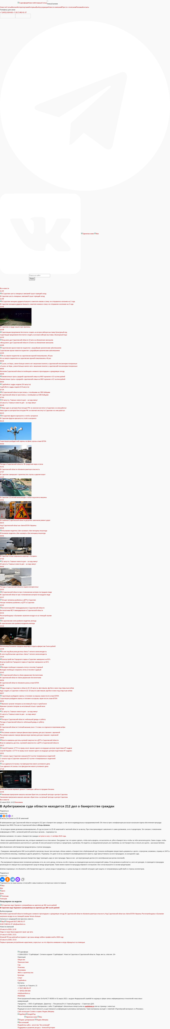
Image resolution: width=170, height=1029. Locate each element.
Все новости (4, 288)
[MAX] (9, 816)
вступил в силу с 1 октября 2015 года (52, 836)
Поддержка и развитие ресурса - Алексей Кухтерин (36, 1027)
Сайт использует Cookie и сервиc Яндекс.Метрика (36, 1011)
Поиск (32, 279)
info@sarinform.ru (19, 924)
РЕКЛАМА (21, 996)
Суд (19, 965)
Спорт (20, 978)
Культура (21, 975)
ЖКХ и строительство (25, 972)
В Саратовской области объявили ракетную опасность (85, 914)
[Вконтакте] (40, 233)
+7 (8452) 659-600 (6, 12)
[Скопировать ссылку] (12, 816)
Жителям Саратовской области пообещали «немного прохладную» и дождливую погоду (32, 914)
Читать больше (35, 916)
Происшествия (23, 962)
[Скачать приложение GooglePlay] (23, 16)
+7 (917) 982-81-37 (20, 12)
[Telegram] (85, 106)
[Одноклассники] (87, 233)
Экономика (19, 802)
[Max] (96, 233)
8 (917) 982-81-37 (19, 921)
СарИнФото (22, 980)
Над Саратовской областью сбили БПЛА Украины (123, 914)
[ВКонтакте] (1, 816)
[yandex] (26, 1020)
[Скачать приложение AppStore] (7, 16)
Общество (21, 959)
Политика (21, 967)
